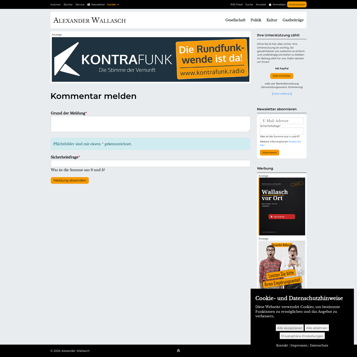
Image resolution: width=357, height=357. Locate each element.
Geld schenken (282, 75)
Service (80, 4)
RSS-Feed (237, 4)
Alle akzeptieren (289, 328)
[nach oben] (178, 351)
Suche (249, 4)
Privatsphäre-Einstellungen (302, 336)
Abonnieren (269, 152)
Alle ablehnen (316, 328)
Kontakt (261, 4)
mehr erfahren (282, 93)
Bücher (68, 4)
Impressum (298, 345)
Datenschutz (319, 345)
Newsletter (98, 4)
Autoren (55, 4)
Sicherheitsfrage (65, 157)
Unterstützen (297, 4)
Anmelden (279, 4)
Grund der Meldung (69, 113)
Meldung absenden (70, 180)
